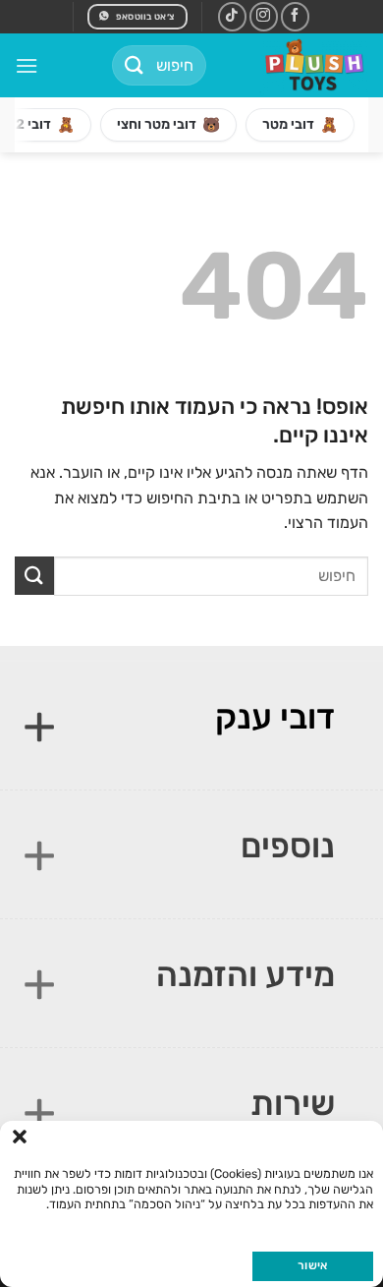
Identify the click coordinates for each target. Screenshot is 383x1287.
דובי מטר (300, 125)
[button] (19, 1136)
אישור (313, 1265)
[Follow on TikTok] (232, 16)
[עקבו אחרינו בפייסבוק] (295, 16)
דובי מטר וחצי (168, 125)
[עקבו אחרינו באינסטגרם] (263, 16)
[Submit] (134, 65)
